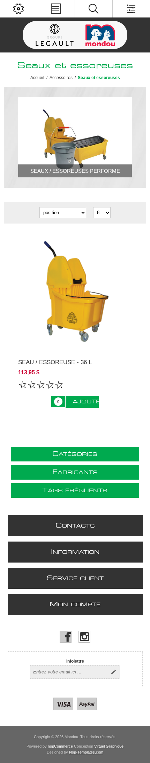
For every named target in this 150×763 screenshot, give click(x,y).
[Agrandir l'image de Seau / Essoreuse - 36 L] (75, 291)
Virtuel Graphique (108, 746)
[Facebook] (65, 636)
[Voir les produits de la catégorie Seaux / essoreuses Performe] (75, 137)
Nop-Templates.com (86, 752)
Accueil (37, 77)
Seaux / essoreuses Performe (75, 171)
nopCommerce (60, 746)
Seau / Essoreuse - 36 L (55, 362)
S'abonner (113, 672)
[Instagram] (84, 636)
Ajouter (86, 402)
